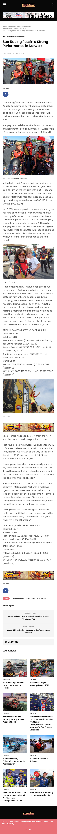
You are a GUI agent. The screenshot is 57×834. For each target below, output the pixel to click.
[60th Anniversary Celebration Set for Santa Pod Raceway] (15, 744)
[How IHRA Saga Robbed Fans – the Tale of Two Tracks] (15, 668)
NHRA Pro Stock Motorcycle (14, 37)
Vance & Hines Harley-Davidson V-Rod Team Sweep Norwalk (28, 631)
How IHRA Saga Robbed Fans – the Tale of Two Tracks (13, 685)
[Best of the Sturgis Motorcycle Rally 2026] (42, 668)
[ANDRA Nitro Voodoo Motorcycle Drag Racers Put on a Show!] (15, 702)
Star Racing (41, 598)
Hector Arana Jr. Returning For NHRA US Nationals (41, 794)
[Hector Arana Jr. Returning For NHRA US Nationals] (42, 778)
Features (6, 679)
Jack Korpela (7, 54)
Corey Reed (31, 598)
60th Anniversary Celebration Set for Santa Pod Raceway (14, 761)
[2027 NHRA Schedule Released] (42, 744)
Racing (6, 713)
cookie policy (8, 823)
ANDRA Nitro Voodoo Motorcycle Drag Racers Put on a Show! (13, 719)
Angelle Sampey (19, 598)
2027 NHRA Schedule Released (39, 760)
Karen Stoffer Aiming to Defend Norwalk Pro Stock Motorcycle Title (28, 617)
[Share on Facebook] (5, 94)
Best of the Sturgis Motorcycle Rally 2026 (39, 684)
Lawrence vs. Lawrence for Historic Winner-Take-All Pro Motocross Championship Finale (14, 796)
